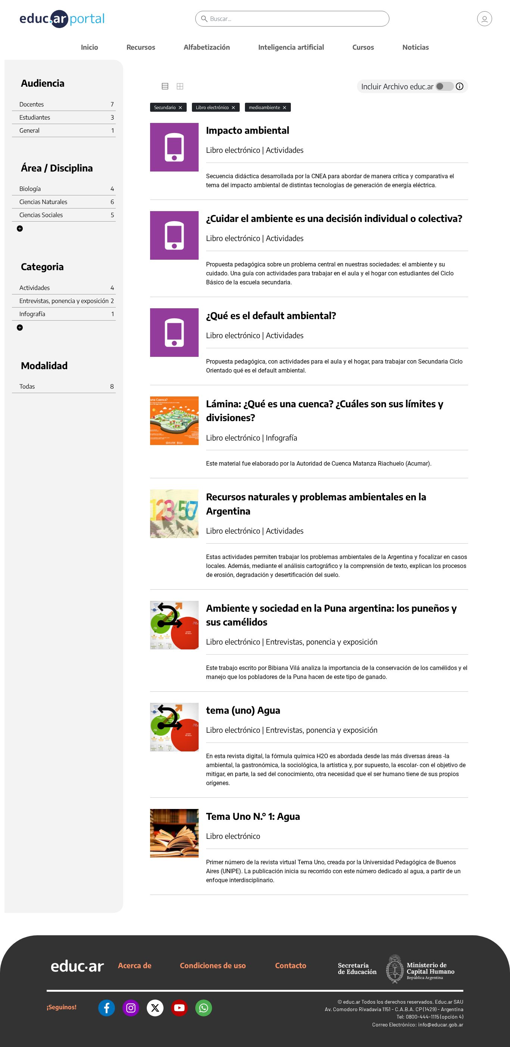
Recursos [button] (141, 47)
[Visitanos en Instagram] (130, 1007)
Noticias (415, 47)
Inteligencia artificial (291, 47)
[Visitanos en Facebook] (106, 1007)
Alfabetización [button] (207, 47)
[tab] (165, 86)
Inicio (89, 47)
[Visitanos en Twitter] (155, 1007)
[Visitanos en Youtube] (179, 1007)
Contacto (291, 965)
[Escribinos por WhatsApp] (203, 1007)
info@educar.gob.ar (440, 1024)
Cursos (363, 47)
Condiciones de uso (213, 965)
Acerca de (135, 965)
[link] (484, 18)
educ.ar (351, 1001)
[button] (20, 229)
